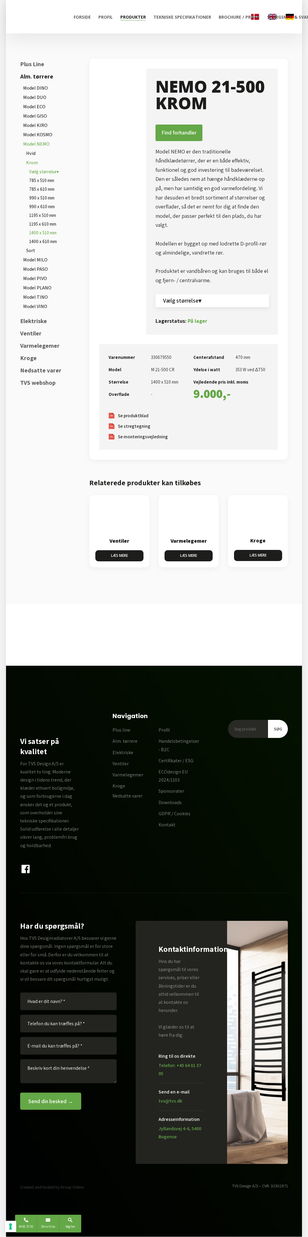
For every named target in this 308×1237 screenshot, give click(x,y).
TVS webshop (38, 383)
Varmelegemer (40, 346)
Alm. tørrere (36, 76)
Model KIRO (35, 125)
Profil (105, 17)
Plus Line (32, 64)
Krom (32, 162)
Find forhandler (179, 132)
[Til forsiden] (39, 16)
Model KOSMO (37, 134)
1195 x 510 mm (42, 215)
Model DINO (35, 88)
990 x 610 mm (42, 206)
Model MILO (35, 260)
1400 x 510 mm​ (43, 233)
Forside (82, 17)
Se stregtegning (134, 426)
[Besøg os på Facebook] (25, 869)
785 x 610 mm (41, 189)
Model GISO (35, 116)
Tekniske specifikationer (182, 17)
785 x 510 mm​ (41, 180)
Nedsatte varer (40, 370)
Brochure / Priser (239, 17)
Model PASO (35, 269)
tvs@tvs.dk (170, 1101)
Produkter (133, 17)
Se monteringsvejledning (143, 437)
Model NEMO (36, 144)
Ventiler (31, 333)
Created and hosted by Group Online (52, 1187)
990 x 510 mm (41, 198)
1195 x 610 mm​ (42, 224)
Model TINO (35, 297)
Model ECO (34, 106)
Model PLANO (37, 288)
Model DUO (34, 97)
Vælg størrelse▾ (44, 171)
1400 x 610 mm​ (43, 241)
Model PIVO (35, 278)
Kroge (28, 358)
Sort (30, 250)
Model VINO (35, 306)
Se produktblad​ (133, 415)
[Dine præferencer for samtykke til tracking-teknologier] (10, 1226)
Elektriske (33, 321)
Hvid (30, 153)
